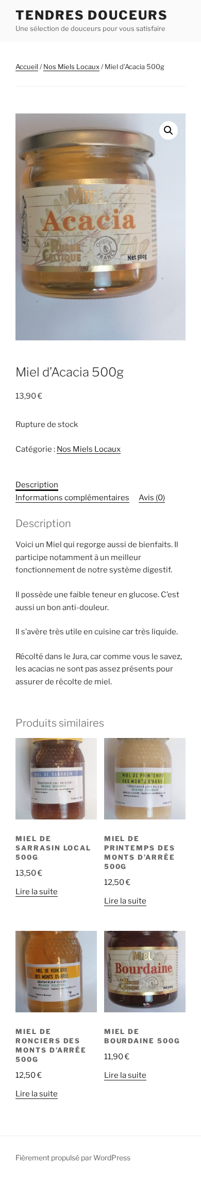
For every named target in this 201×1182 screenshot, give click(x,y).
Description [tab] (36, 484)
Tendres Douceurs (91, 15)
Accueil (26, 66)
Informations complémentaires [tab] (72, 497)
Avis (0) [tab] (152, 497)
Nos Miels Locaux (71, 66)
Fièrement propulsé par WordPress (72, 1157)
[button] (168, 130)
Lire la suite (36, 891)
